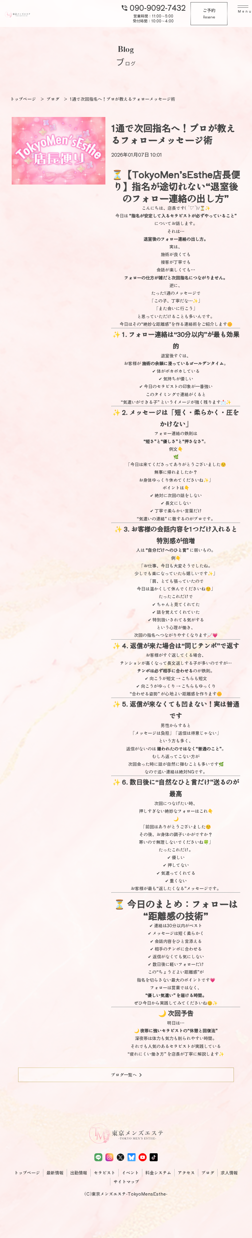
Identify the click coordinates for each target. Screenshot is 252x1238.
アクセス (186, 1173)
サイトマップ (126, 1181)
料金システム (158, 1173)
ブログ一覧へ (127, 1075)
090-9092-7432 (153, 7)
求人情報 (229, 1173)
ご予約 (209, 13)
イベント (130, 1173)
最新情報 (55, 1173)
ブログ (207, 1173)
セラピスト (104, 1173)
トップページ (27, 1173)
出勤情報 (78, 1173)
